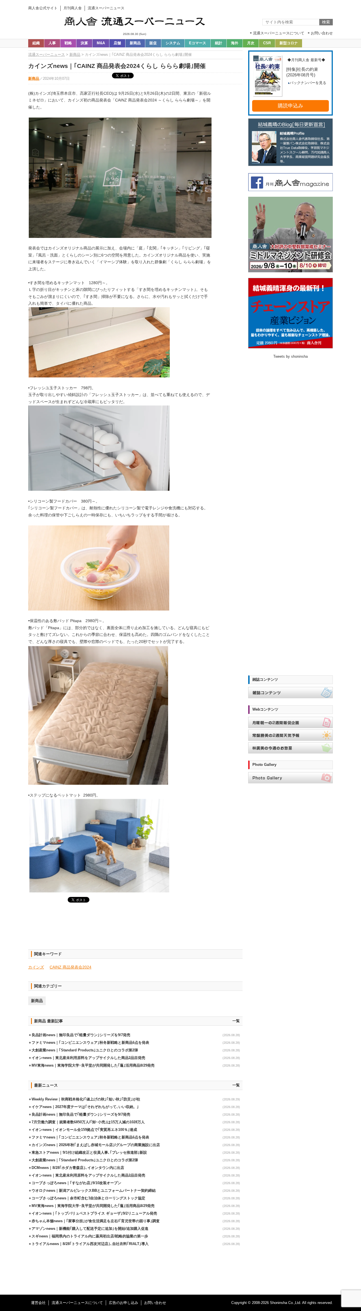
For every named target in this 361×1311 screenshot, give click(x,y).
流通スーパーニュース (46, 55)
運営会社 (38, 1303)
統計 (218, 43)
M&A (101, 43)
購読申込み (290, 106)
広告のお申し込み (123, 1303)
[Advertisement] (135, 929)
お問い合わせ (155, 1303)
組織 (36, 43)
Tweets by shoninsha (290, 357)
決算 (84, 43)
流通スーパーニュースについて (77, 1303)
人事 (52, 43)
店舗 (117, 43)
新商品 (135, 43)
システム (173, 43)
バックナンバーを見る (308, 83)
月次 (250, 43)
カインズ (36, 967)
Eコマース (197, 43)
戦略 (68, 43)
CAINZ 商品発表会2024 (70, 967)
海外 (234, 43)
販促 (153, 43)
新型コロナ (288, 43)
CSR (267, 43)
